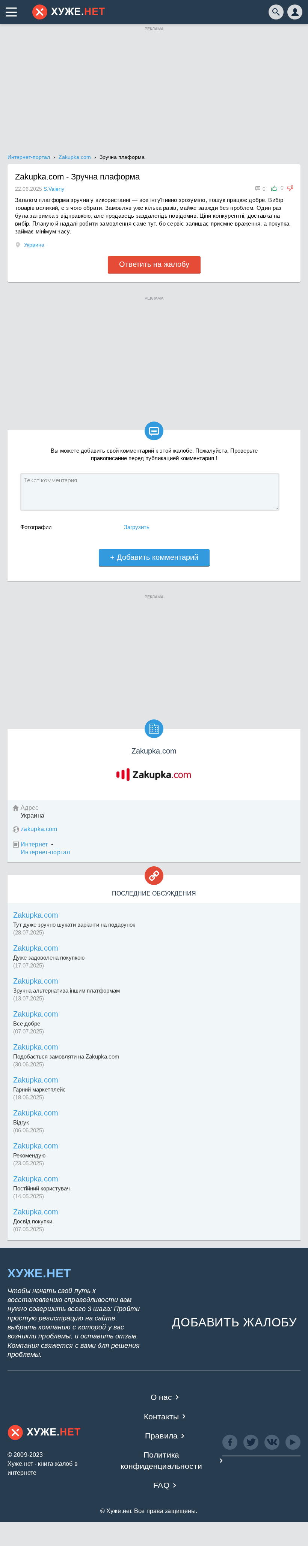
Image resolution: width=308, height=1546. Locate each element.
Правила (161, 1435)
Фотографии (35, 527)
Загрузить (136, 527)
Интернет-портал (45, 852)
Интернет (34, 844)
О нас (161, 1397)
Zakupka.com (35, 915)
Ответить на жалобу (154, 264)
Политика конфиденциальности (161, 1460)
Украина (34, 245)
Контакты (161, 1416)
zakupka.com (39, 829)
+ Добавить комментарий (154, 557)
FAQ (161, 1485)
